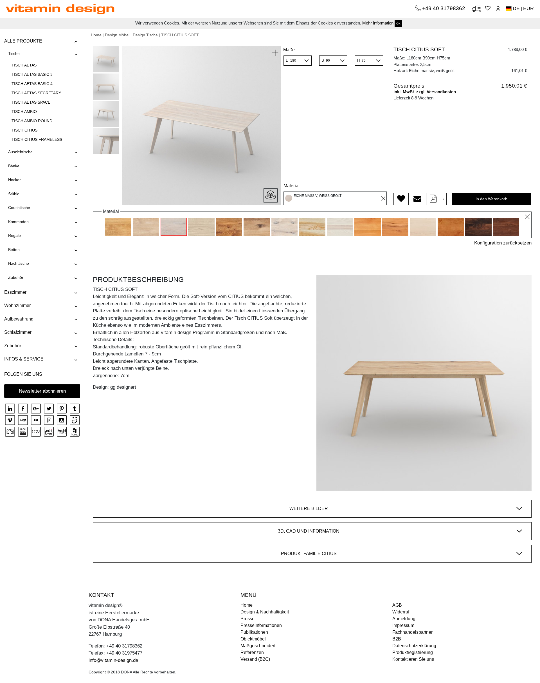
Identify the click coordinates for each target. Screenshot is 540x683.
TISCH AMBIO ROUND (32, 121)
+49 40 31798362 (444, 8)
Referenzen (252, 652)
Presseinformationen (261, 625)
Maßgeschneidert (257, 645)
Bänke (13, 166)
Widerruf (400, 611)
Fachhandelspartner (412, 632)
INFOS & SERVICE (24, 359)
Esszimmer (15, 292)
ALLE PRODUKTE (23, 41)
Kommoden (18, 221)
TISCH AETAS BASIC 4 (32, 83)
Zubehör (15, 277)
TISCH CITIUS (24, 130)
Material (292, 185)
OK (398, 23)
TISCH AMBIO (24, 111)
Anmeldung (403, 618)
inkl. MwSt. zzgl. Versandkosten (424, 91)
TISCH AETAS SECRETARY (36, 93)
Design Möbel (117, 35)
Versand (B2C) (255, 659)
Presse (247, 618)
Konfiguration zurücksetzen (503, 243)
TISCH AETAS (24, 65)
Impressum (403, 625)
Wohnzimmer (17, 305)
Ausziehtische (20, 152)
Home (96, 35)
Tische (14, 53)
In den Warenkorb (491, 199)
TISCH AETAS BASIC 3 (32, 74)
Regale (14, 235)
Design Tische (145, 35)
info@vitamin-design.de (113, 660)
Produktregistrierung (412, 652)
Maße (289, 49)
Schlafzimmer (18, 332)
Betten (14, 249)
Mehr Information (377, 23)
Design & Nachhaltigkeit (264, 611)
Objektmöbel (253, 639)
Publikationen (254, 632)
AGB (397, 605)
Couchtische (19, 207)
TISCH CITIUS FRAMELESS (37, 139)
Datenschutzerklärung (414, 645)
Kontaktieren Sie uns (413, 659)
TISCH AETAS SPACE (31, 102)
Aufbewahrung (18, 319)
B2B (396, 639)
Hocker (14, 179)
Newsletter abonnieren (42, 391)
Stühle (13, 194)
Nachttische (18, 263)
